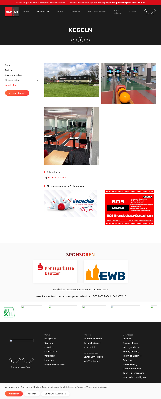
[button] (71, 80)
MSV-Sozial (89, 347)
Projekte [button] (75, 11)
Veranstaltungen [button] (97, 11)
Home (26, 11)
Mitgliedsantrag (19, 93)
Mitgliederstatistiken (54, 364)
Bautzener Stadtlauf (93, 356)
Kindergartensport (93, 338)
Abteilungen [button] (43, 11)
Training (9, 70)
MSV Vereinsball (91, 361)
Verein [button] (60, 11)
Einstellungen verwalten (55, 394)
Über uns (48, 343)
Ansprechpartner (14, 75)
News (7, 65)
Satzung (127, 338)
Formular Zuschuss (132, 355)
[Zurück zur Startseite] (12, 11)
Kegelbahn (10, 85)
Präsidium (49, 347)
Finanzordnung (130, 343)
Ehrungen (49, 360)
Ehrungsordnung (131, 351)
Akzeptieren (14, 394)
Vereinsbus (49, 355)
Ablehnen (32, 394)
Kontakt (133, 11)
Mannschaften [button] (12, 80)
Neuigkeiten (50, 338)
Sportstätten (50, 351)
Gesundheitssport (92, 343)
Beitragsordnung (131, 347)
